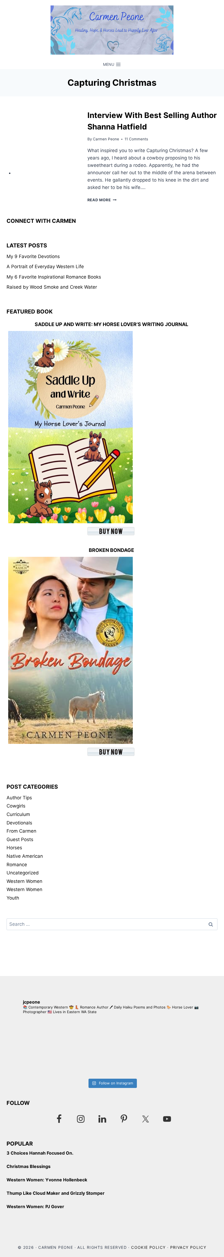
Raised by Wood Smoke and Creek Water (52, 287)
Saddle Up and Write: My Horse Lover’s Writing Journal (111, 324)
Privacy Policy (188, 1247)
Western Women (24, 881)
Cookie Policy (148, 1247)
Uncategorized (23, 873)
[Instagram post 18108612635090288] (164, 1047)
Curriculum (18, 814)
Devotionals (19, 823)
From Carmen (21, 831)
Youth (13, 898)
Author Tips (19, 797)
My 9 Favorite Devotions (33, 256)
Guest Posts (20, 839)
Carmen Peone (106, 139)
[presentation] (46, 142)
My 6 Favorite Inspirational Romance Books (54, 277)
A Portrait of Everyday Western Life (45, 266)
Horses (14, 847)
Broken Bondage (111, 550)
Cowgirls (16, 806)
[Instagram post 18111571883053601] (59, 1047)
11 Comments (136, 139)
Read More (102, 200)
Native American (25, 856)
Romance (17, 864)
